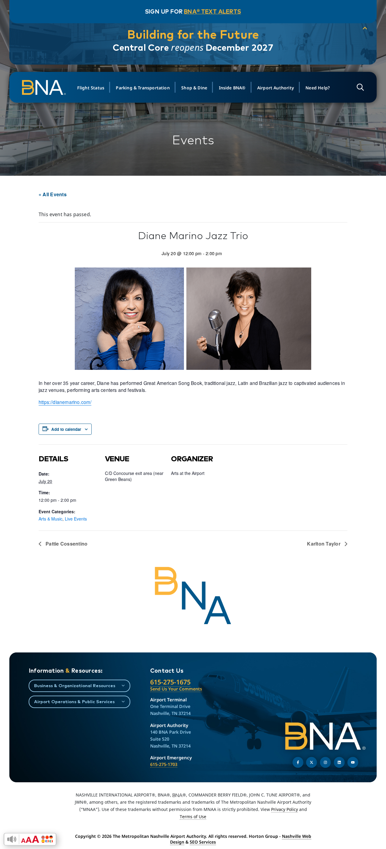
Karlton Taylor (324, 543)
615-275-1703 (163, 764)
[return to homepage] (45, 87)
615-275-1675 (170, 682)
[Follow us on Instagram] (325, 762)
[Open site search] (360, 87)
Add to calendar (66, 429)
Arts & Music (50, 519)
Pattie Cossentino (65, 543)
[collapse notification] (364, 28)
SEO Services (203, 842)
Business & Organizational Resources (74, 685)
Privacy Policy (284, 809)
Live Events (76, 519)
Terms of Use (193, 816)
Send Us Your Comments (176, 689)
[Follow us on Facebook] (298, 762)
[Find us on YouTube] (352, 762)
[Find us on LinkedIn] (339, 762)
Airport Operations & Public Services (74, 701)
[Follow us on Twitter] (311, 762)
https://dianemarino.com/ (65, 402)
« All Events (53, 194)
